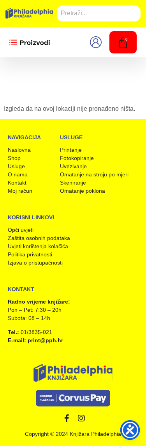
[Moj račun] (98, 42)
